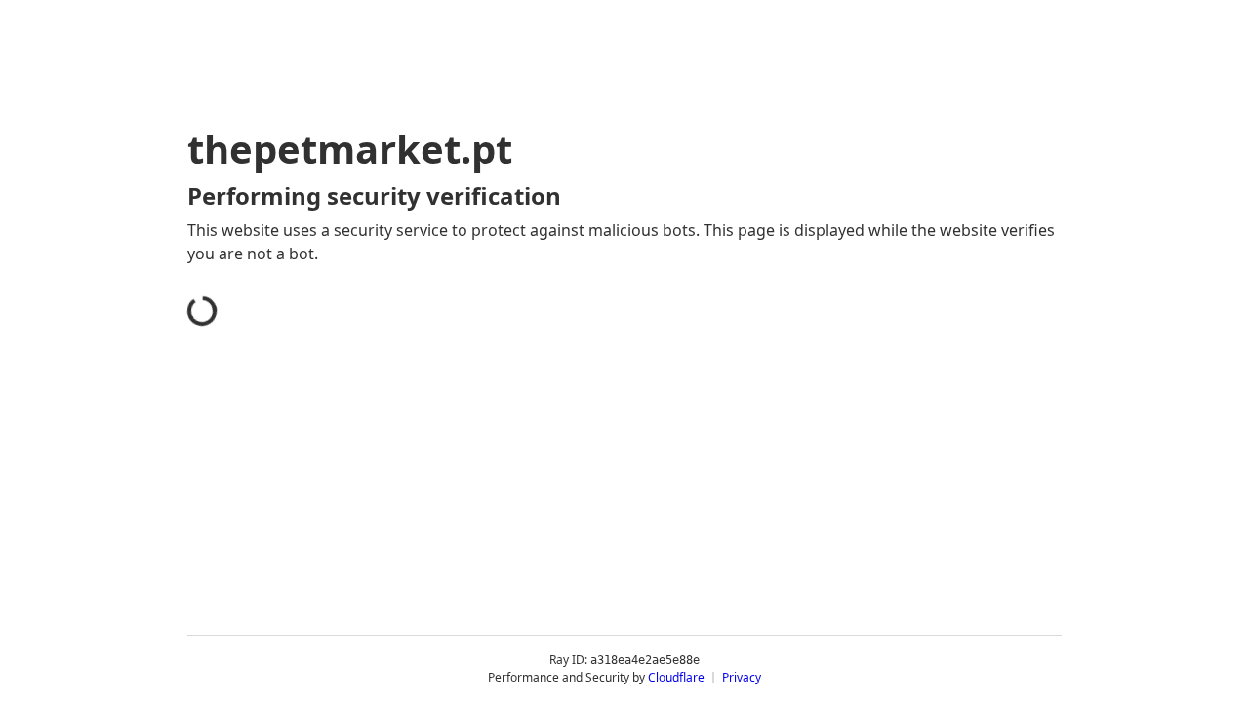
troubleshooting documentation (881, 575)
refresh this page (579, 544)
